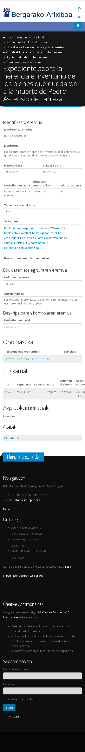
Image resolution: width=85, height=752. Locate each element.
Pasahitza (9, 684)
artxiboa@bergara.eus (27, 500)
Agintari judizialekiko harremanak (28, 57)
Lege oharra (37, 575)
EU (79, 7)
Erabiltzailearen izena (16, 669)
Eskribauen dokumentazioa (24, 62)
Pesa (68, 566)
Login (16, 716)
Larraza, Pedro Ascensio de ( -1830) (26, 359)
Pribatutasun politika (15, 575)
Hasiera (8, 37)
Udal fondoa (39, 37)
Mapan (7, 509)
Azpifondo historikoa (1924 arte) (27, 42)
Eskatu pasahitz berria (24, 699)
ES (79, 17)
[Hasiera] (40, 13)
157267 (9, 392)
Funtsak (22, 37)
